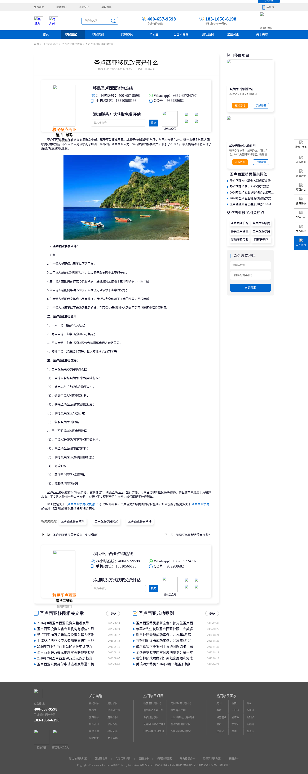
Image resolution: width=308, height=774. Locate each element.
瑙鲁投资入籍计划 (153, 710)
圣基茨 (250, 731)
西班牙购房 (261, 239)
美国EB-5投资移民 (181, 703)
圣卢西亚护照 (239, 223)
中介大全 (94, 731)
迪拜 (218, 724)
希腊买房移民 (123, 758)
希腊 (218, 710)
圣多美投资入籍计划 (242, 145)
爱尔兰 (235, 717)
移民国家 (71, 34)
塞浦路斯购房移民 (181, 724)
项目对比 (106, 7)
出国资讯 (94, 724)
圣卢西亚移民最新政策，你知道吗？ (76, 535)
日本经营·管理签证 (153, 731)
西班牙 (250, 710)
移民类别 (98, 34)
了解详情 (261, 105)
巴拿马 (220, 731)
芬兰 (249, 703)
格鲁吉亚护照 (178, 710)
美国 (218, 703)
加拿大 (235, 724)
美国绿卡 (144, 758)
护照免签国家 (164, 758)
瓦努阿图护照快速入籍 (154, 725)
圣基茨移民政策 (212, 758)
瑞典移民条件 (187, 758)
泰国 (234, 731)
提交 (153, 122)
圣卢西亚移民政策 (72, 44)
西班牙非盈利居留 (181, 731)
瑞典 (234, 703)
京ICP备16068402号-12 (162, 765)
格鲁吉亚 (221, 717)
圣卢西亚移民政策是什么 (84, 504)
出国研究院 (181, 34)
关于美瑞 (262, 34)
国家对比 (84, 7)
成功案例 (61, 7)
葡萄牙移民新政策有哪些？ (193, 535)
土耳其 (235, 710)
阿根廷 (250, 724)
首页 (46, 34)
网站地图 (94, 738)
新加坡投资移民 (152, 703)
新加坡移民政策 (239, 240)
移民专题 (112, 724)
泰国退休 (234, 758)
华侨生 (154, 34)
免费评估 (39, 7)
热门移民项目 (153, 696)
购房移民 (127, 34)
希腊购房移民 (150, 717)
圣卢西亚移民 (50, 44)
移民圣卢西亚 (239, 231)
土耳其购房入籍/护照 (182, 717)
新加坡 (250, 717)
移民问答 (112, 731)
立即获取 (250, 287)
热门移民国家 (226, 696)
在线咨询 (240, 105)
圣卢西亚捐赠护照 (241, 89)
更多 (113, 613)
